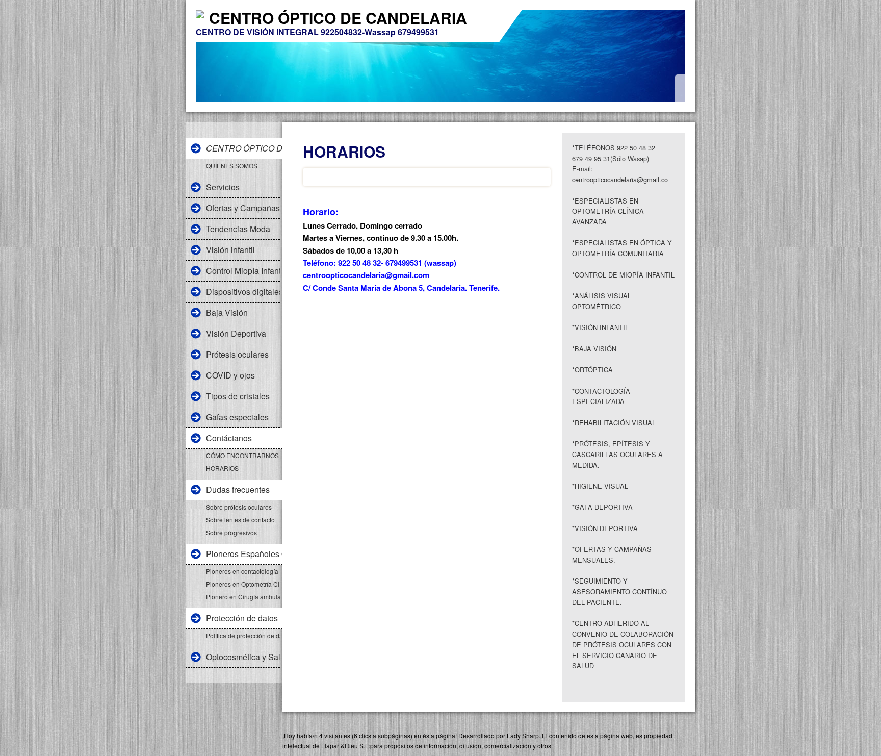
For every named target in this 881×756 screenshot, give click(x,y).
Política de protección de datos (243, 635)
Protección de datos (242, 618)
